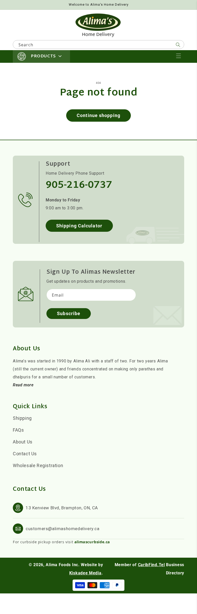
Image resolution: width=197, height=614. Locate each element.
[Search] (178, 44)
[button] (178, 55)
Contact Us (25, 453)
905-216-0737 (79, 185)
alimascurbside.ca (92, 541)
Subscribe (68, 313)
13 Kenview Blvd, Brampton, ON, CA (62, 507)
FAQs (18, 430)
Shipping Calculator (79, 225)
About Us (23, 441)
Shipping (22, 418)
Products (43, 56)
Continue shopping (98, 115)
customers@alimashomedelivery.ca (63, 528)
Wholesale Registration (38, 465)
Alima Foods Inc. (63, 564)
